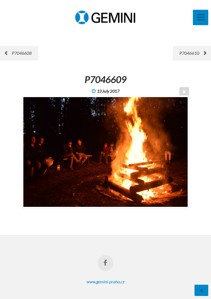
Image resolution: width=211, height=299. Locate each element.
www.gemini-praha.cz (105, 281)
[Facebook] (105, 263)
